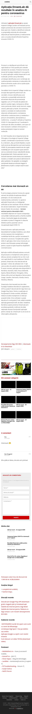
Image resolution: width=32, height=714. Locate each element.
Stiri (11, 16)
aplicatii (12, 349)
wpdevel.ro (20, 708)
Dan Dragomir (8, 454)
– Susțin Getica (6, 669)
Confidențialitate (13, 698)
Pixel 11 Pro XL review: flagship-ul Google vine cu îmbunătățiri (8, 421)
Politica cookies (24, 698)
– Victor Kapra (6, 659)
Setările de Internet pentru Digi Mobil (14, 607)
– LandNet (4, 661)
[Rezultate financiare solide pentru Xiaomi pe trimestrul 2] (8, 399)
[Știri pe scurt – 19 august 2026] (23, 414)
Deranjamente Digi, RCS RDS (11, 344)
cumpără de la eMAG (9, 589)
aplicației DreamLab (15, 23)
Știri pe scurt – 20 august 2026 (21, 405)
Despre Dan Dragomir (7, 696)
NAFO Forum (7, 671)
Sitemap (4, 698)
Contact (16, 699)
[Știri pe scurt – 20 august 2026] (23, 399)
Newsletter (9, 699)
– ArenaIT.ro (5, 656)
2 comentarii (18, 16)
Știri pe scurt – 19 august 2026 (21, 420)
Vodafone (19, 349)
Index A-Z (23, 699)
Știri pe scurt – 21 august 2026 (6, 390)
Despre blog (19, 696)
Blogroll (26, 696)
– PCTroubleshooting (8, 666)
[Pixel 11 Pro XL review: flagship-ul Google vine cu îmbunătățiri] (8, 414)
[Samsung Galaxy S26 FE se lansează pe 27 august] (23, 384)
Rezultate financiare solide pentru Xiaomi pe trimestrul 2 (8, 406)
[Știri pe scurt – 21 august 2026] (8, 384)
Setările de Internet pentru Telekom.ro (14, 609)
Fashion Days (7, 592)
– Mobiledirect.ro (7, 651)
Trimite (16, 517)
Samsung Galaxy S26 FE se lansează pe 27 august (23, 391)
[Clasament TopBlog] (16, 679)
